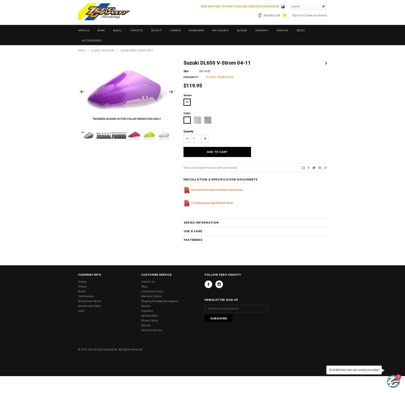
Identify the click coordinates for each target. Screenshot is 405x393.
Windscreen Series (89, 301)
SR (187, 102)
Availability (191, 77)
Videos (82, 286)
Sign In (296, 15)
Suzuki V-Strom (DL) (102, 50)
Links (81, 310)
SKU (186, 71)
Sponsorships (149, 315)
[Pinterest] (320, 167)
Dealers (146, 306)
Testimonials (86, 296)
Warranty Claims (151, 296)
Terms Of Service (151, 330)
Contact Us (148, 281)
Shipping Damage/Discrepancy (159, 301)
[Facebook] (208, 284)
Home (81, 50)
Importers (147, 310)
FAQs (144, 286)
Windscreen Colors (89, 306)
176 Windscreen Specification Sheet (212, 203)
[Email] (303, 167)
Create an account (315, 15)
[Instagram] (219, 284)
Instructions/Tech (152, 291)
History (82, 281)
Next (326, 63)
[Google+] (325, 167)
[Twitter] (313, 167)
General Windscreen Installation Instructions (217, 189)
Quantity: (189, 131)
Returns (146, 325)
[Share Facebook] (308, 167)
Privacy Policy (149, 320)
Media (81, 291)
